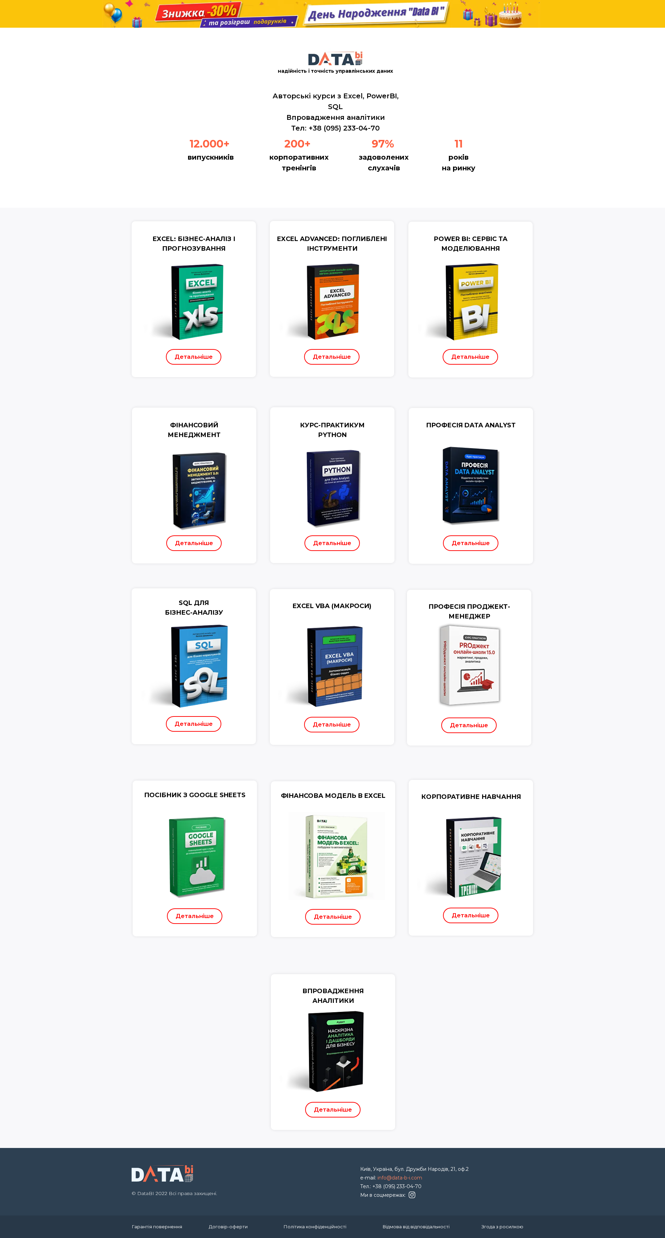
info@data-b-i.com (400, 1178)
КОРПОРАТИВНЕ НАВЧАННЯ (471, 797)
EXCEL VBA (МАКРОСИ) (332, 606)
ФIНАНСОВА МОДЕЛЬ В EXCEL (333, 796)
